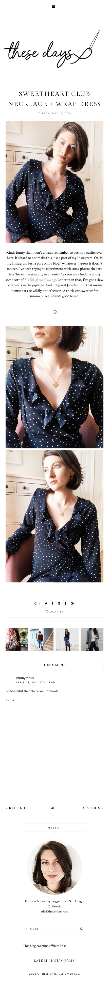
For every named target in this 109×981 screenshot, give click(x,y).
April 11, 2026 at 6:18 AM (36, 682)
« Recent (16, 808)
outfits (56, 611)
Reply (10, 700)
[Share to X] (46, 603)
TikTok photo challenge (40, 279)
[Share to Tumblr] (66, 603)
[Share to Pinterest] (59, 603)
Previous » (91, 808)
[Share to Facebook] (53, 603)
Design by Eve (69, 974)
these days (49, 974)
